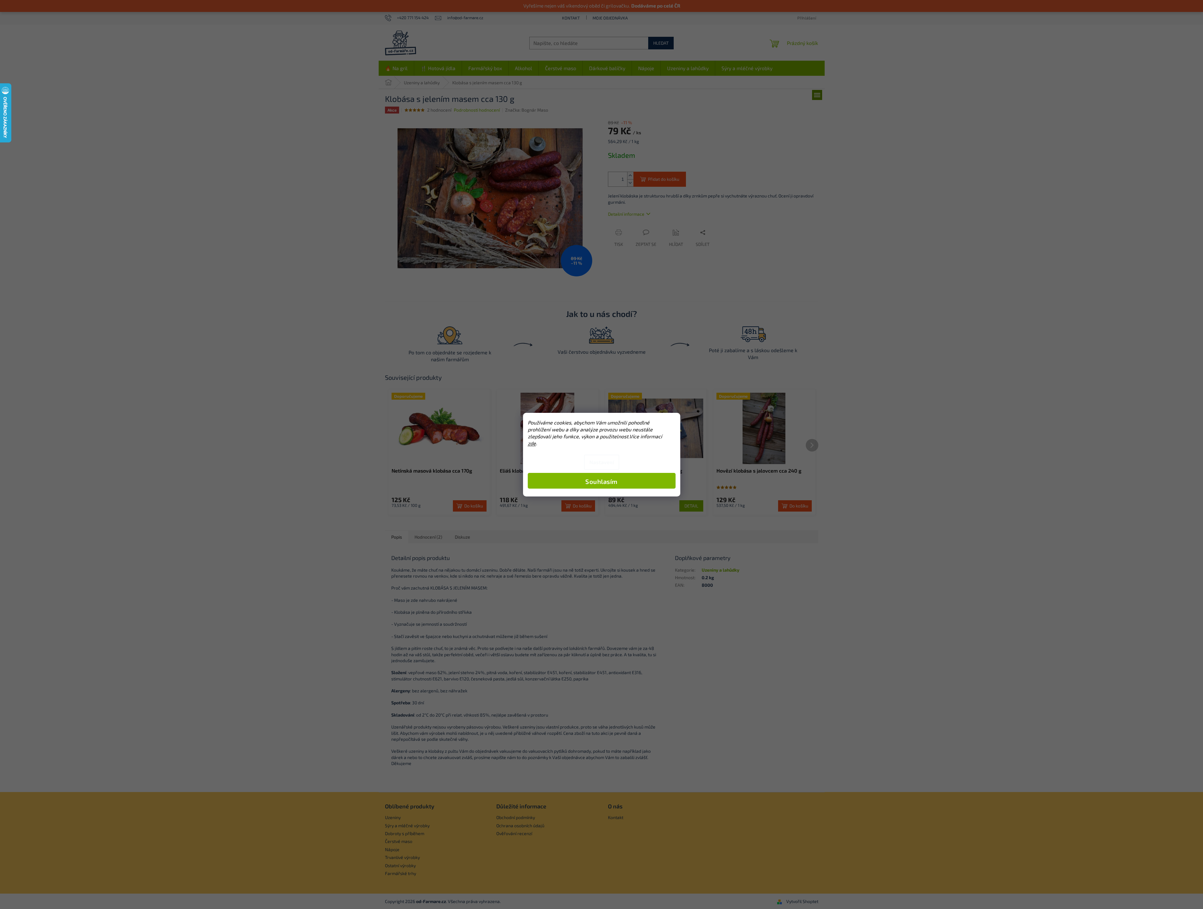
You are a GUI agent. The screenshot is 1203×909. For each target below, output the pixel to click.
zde (532, 443)
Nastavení (601, 462)
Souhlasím (601, 481)
